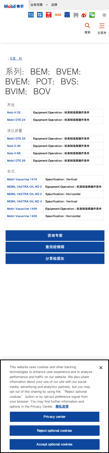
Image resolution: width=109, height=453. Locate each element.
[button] (102, 31)
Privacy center (54, 417)
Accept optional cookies (54, 444)
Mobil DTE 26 (16, 160)
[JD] (48, 15)
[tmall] (39, 15)
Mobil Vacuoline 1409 (22, 208)
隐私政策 (62, 406)
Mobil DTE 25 (16, 138)
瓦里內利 (16, 58)
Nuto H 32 (14, 112)
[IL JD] (30, 15)
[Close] (100, 367)
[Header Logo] (14, 5)
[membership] (67, 15)
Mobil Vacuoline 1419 (22, 179)
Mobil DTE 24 (16, 119)
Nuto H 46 (14, 145)
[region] (54, 406)
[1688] (58, 15)
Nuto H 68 (14, 153)
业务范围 (36, 4)
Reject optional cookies (54, 430)
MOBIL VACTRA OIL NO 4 (24, 201)
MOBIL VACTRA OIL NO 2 (24, 186)
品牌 (54, 4)
